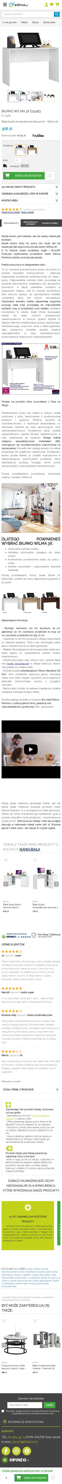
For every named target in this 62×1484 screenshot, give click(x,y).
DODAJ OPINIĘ (27, 212)
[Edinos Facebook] (6, 1451)
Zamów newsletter (31, 1398)
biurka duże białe (41, 1275)
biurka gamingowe (42, 1280)
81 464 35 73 (16, 1437)
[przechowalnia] (52, 5)
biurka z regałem (22, 1275)
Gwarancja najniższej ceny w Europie (25, 193)
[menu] (46, 5)
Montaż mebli (10, 200)
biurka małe (21, 1283)
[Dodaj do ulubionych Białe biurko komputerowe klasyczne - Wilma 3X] (50, 175)
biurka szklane (33, 1269)
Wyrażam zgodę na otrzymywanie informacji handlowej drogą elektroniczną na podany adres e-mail (32, 1412)
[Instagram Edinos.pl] (16, 1451)
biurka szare (44, 1271)
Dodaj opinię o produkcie (18, 1089)
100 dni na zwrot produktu (18, 187)
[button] (31, 1478)
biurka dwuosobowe (20, 1280)
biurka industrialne (27, 1271)
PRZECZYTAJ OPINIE (11, 212)
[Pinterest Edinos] (27, 1451)
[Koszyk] (57, 5)
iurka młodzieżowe (19, 663)
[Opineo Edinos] (15, 1459)
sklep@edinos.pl (24, 1442)
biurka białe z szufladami (27, 1277)
